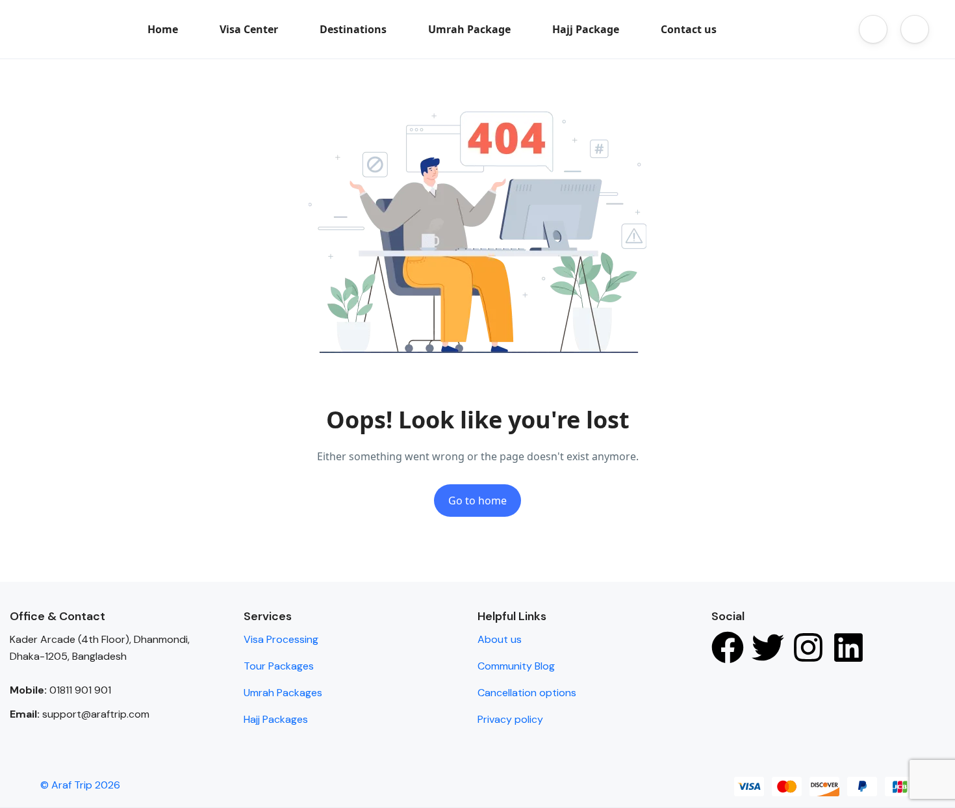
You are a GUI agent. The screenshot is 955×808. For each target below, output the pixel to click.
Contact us (689, 29)
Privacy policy (510, 719)
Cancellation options (527, 692)
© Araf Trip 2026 (80, 785)
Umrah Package (469, 29)
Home (162, 29)
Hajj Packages (276, 719)
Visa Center (249, 29)
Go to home (477, 500)
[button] (873, 29)
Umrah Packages (283, 692)
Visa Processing (281, 639)
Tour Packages (279, 666)
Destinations (353, 29)
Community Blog (516, 666)
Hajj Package (585, 29)
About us (500, 639)
